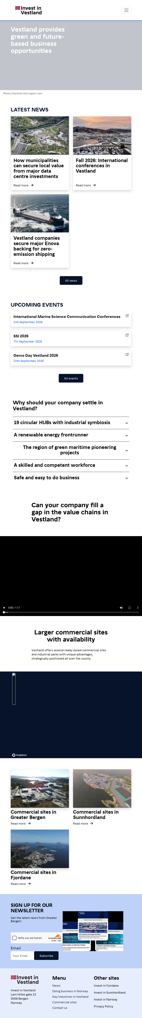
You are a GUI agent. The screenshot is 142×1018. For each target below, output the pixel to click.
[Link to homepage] (28, 10)
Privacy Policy (103, 1006)
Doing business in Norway (70, 991)
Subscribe (46, 956)
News (56, 985)
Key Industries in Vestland (70, 996)
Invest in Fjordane (106, 985)
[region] (71, 715)
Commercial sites (64, 1002)
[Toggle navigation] (126, 10)
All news (71, 280)
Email (16, 948)
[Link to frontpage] (24, 981)
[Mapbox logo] (19, 755)
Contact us (59, 1008)
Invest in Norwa (105, 999)
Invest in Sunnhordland (110, 992)
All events (71, 378)
